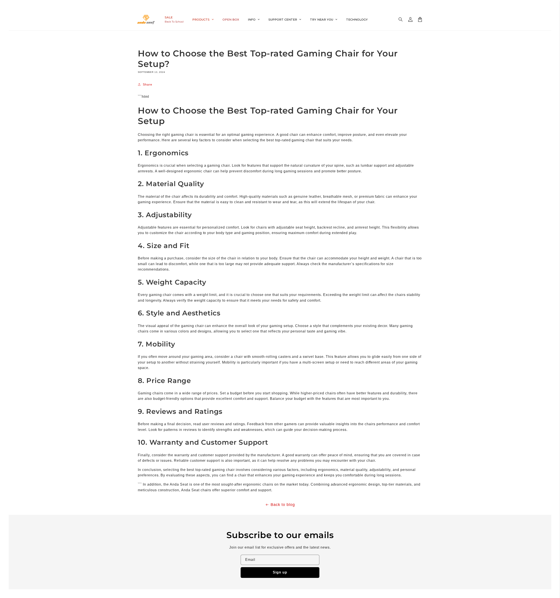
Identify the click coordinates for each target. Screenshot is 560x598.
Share (147, 84)
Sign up (280, 572)
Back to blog (283, 504)
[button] (401, 19)
